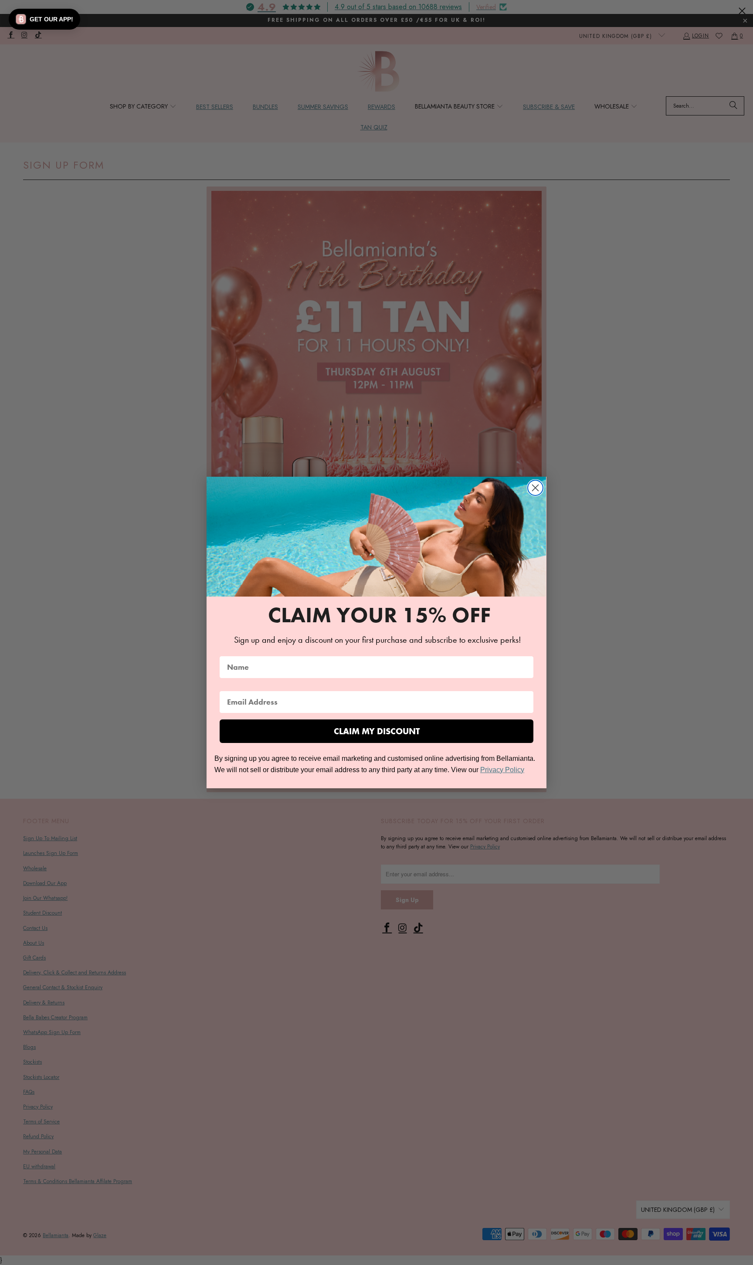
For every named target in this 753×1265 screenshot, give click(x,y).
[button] (44, 19)
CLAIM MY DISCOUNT (377, 731)
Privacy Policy (502, 769)
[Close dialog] (535, 487)
